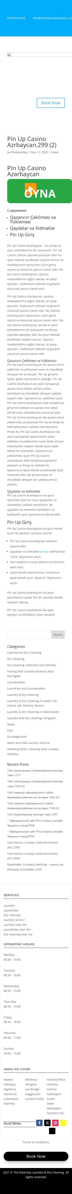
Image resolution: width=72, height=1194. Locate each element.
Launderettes (16, 682)
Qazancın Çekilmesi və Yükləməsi (33, 219)
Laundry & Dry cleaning (23, 695)
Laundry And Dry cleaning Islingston (31, 718)
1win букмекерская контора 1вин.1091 (32, 814)
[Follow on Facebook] (39, 1123)
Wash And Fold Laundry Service (28, 743)
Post (10, 730)
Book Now (50, 103)
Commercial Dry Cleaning (24, 652)
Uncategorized (17, 736)
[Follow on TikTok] (52, 1131)
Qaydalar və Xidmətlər (32, 228)
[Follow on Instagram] (55, 1123)
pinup (44, 551)
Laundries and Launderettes (26, 688)
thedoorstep (19, 152)
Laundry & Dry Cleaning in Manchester (33, 712)
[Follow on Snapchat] (63, 1123)
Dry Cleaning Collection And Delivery (31, 665)
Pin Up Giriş (22, 234)
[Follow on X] (47, 1123)
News (55, 152)
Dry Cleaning (15, 659)
